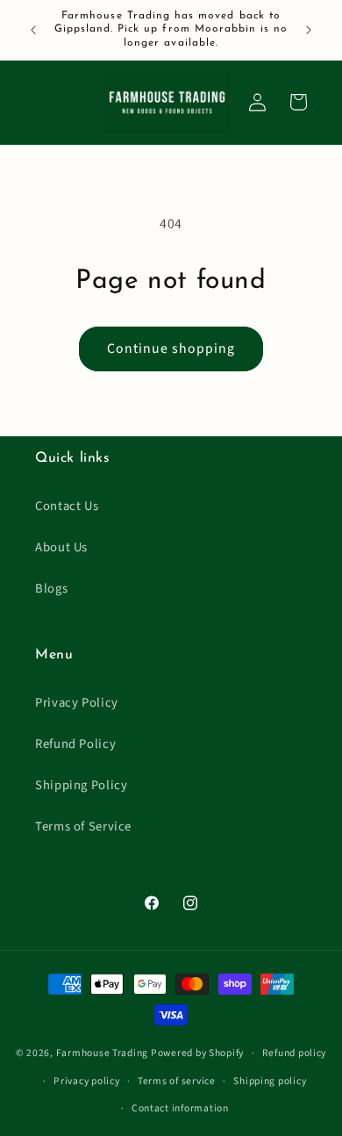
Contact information (180, 1108)
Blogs (51, 588)
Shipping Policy (81, 785)
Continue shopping (171, 348)
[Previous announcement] (33, 30)
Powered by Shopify (197, 1053)
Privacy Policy (76, 703)
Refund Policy (75, 744)
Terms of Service (83, 826)
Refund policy (294, 1053)
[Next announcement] (308, 30)
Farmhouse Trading (102, 1053)
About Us (61, 547)
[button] (298, 102)
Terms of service (177, 1081)
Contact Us (66, 506)
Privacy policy (86, 1081)
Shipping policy (269, 1081)
